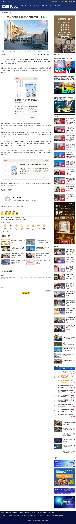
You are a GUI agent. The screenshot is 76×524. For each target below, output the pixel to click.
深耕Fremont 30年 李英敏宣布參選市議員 (70, 310)
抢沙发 (49, 231)
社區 (30, 5)
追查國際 (10, 515)
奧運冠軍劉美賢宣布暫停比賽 (70, 187)
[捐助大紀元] (64, 493)
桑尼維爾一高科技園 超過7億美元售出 (16, 219)
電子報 (70, 1)
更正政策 (9, 512)
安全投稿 (27, 512)
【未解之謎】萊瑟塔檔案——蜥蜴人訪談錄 (70, 276)
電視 (53, 1)
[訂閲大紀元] (64, 466)
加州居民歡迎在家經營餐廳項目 (70, 195)
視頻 (51, 5)
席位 (31, 61)
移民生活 (36, 5)
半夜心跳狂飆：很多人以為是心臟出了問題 (70, 268)
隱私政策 (21, 512)
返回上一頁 (26, 293)
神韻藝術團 (23, 515)
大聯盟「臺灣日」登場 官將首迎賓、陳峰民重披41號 (70, 128)
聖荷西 (8, 61)
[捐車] (64, 485)
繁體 (74, 1)
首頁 (2, 12)
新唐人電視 (16, 515)
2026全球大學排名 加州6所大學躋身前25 (70, 293)
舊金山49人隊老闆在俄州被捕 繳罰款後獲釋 (70, 146)
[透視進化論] (64, 244)
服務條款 (15, 512)
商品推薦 (57, 5)
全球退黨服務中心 (44, 515)
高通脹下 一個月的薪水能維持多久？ (15, 217)
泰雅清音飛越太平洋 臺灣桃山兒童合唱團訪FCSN (70, 137)
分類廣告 (44, 5)
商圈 (66, 1)
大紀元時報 (30, 515)
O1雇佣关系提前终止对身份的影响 (70, 319)
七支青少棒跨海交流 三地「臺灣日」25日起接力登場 (70, 120)
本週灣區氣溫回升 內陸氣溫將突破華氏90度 (70, 180)
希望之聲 (36, 515)
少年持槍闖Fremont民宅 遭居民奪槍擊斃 (70, 154)
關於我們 (3, 512)
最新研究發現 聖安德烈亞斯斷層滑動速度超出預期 (70, 163)
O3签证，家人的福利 (70, 326)
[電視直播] (64, 507)
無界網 (61, 515)
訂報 (56, 1)
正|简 (48, 54)
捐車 (59, 1)
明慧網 (52, 515)
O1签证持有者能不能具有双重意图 (70, 302)
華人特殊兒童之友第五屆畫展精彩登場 (70, 171)
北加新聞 (6, 12)
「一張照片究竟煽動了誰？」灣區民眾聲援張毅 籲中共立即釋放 (42, 242)
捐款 (63, 1)
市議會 (28, 61)
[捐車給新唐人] (64, 52)
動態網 (56, 515)
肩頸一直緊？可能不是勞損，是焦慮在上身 (70, 285)
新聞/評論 (23, 5)
